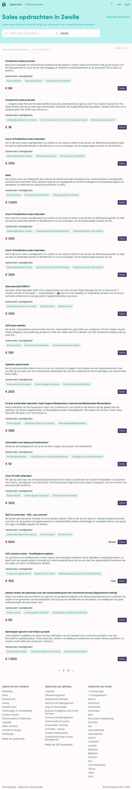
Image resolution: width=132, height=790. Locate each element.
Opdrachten (16, 4)
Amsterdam (94, 711)
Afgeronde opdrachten (118, 17)
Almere (91, 699)
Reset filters (42, 49)
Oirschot (92, 757)
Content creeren (10, 714)
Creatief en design (11, 730)
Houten (92, 738)
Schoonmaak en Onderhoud (16, 718)
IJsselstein (93, 741)
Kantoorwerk (8, 699)
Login (127, 4)
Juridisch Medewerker (56, 733)
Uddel (91, 772)
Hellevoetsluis (95, 734)
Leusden (92, 745)
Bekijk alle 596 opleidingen (59, 744)
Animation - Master (55, 729)
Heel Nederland (96, 730)
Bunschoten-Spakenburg (101, 718)
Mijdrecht (93, 753)
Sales (5, 695)
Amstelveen (94, 707)
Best (90, 714)
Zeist (90, 776)
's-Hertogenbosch (97, 695)
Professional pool (34, 4)
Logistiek (6, 722)
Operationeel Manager (56, 699)
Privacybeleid (9, 787)
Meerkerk (93, 749)
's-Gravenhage (96, 691)
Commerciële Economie (57, 721)
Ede (90, 726)
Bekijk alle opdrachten (13, 739)
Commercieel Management (59, 717)
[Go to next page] (73, 671)
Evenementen (9, 707)
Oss (90, 761)
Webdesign (8, 734)
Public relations (10, 726)
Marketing (7, 691)
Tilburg (91, 769)
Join (119, 4)
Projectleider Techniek (56, 725)
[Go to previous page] (59, 671)
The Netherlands (96, 765)
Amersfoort (94, 703)
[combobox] (76, 33)
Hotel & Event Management (59, 703)
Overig (5, 703)
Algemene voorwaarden (30, 787)
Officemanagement (55, 695)
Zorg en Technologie (56, 707)
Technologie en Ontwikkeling (17, 711)
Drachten (93, 722)
